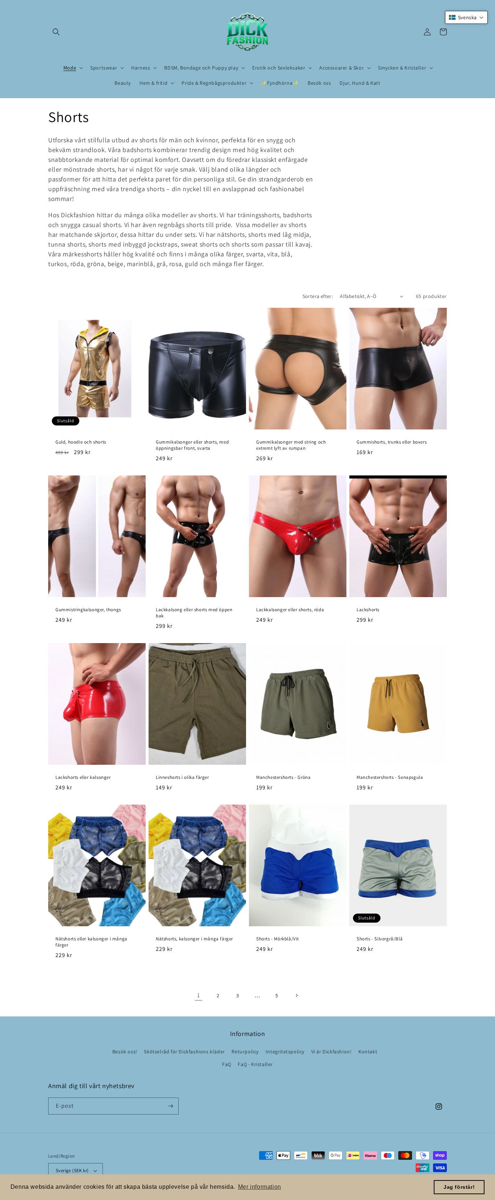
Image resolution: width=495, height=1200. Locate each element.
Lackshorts (368, 610)
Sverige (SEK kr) (72, 1170)
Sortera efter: (318, 296)
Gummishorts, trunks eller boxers (392, 442)
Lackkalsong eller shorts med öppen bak (194, 613)
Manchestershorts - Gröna (283, 777)
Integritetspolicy (285, 1051)
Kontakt (367, 1051)
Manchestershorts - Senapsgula (390, 777)
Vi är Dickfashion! (331, 1051)
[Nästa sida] (296, 995)
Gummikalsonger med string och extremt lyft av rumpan (291, 445)
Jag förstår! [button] (459, 1187)
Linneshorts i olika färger (182, 777)
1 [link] (198, 995)
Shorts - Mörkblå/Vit (277, 939)
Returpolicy (245, 1051)
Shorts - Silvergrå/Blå (380, 939)
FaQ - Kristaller (255, 1064)
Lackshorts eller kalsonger (83, 777)
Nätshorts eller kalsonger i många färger (91, 942)
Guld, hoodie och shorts (80, 442)
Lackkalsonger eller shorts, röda (290, 610)
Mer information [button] (259, 1187)
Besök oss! (124, 1051)
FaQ (226, 1064)
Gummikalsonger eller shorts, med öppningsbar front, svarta (192, 445)
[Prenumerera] (170, 1106)
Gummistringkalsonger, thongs (88, 610)
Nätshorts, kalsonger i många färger (194, 939)
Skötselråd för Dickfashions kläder (184, 1051)
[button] (56, 32)
